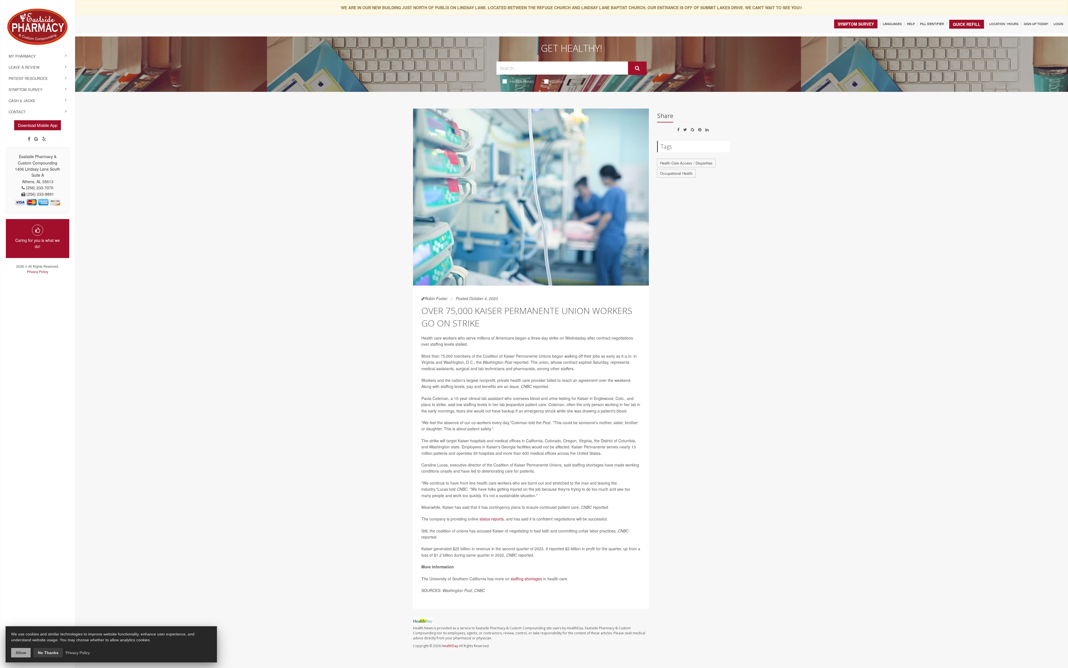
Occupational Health (676, 173)
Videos (558, 81)
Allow (21, 652)
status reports (491, 519)
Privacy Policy (37, 271)
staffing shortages (526, 578)
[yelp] (44, 139)
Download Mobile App (37, 125)
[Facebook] (29, 139)
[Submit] (637, 68)
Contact (17, 111)
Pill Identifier (932, 23)
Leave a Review (24, 67)
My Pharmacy (22, 56)
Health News (522, 81)
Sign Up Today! (1036, 23)
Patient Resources (28, 78)
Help (911, 23)
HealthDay (450, 646)
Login (1058, 23)
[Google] (36, 139)
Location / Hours (1003, 23)
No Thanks (48, 652)
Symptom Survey (26, 89)
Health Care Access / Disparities (686, 163)
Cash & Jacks (22, 100)
